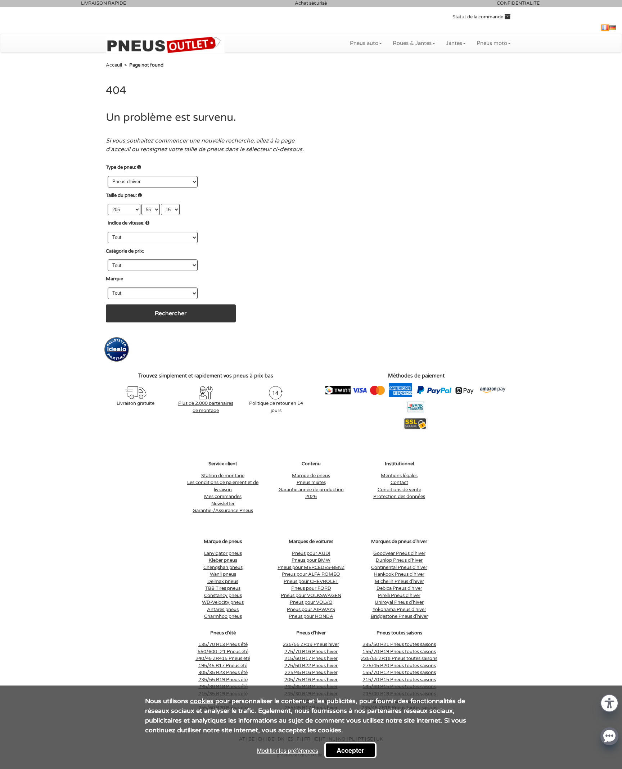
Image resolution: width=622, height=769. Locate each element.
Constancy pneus (223, 595)
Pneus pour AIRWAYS (311, 609)
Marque (114, 279)
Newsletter (223, 504)
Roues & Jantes (412, 43)
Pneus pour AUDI (311, 553)
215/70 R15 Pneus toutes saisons (399, 680)
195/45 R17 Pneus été (222, 666)
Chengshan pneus (223, 567)
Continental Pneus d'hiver (399, 567)
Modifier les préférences (287, 750)
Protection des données (399, 496)
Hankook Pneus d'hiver (399, 574)
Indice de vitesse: (126, 223)
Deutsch (612, 27)
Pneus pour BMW (311, 560)
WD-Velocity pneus (223, 602)
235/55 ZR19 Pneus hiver (311, 644)
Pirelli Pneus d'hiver (399, 595)
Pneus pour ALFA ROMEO (311, 574)
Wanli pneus (223, 574)
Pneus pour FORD (311, 588)
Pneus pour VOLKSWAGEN (311, 595)
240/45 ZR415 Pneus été (222, 658)
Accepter (350, 750)
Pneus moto (492, 43)
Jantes (454, 43)
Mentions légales (399, 476)
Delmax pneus (222, 581)
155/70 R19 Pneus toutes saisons (399, 652)
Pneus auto (364, 43)
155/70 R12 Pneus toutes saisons (399, 672)
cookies (201, 701)
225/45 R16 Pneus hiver (311, 672)
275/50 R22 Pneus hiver (311, 666)
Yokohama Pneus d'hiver (399, 609)
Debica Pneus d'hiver (399, 588)
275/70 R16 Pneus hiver (311, 652)
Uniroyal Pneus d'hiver (399, 602)
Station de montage (222, 476)
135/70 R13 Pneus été (223, 644)
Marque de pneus (311, 476)
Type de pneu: (121, 167)
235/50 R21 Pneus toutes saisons (399, 644)
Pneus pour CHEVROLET (311, 581)
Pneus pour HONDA (311, 616)
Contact (399, 482)
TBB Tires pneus (222, 588)
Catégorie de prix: (125, 251)
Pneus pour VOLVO (311, 602)
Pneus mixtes (311, 482)
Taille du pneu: (121, 195)
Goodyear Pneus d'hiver (399, 553)
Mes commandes (223, 496)
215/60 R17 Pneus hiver (311, 658)
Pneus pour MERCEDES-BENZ (311, 567)
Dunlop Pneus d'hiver (399, 560)
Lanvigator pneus (223, 553)
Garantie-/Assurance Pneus (223, 511)
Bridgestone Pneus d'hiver (399, 616)
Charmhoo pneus (223, 616)
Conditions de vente (399, 490)
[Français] (605, 27)
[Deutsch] (612, 27)
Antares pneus (223, 609)
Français (605, 27)
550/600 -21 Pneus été (223, 652)
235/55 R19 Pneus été (223, 680)
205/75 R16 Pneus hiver (311, 680)
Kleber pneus (223, 560)
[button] (609, 703)
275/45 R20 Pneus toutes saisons (399, 666)
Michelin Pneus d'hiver (399, 581)
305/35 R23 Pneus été (223, 672)
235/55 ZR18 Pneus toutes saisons (399, 658)
